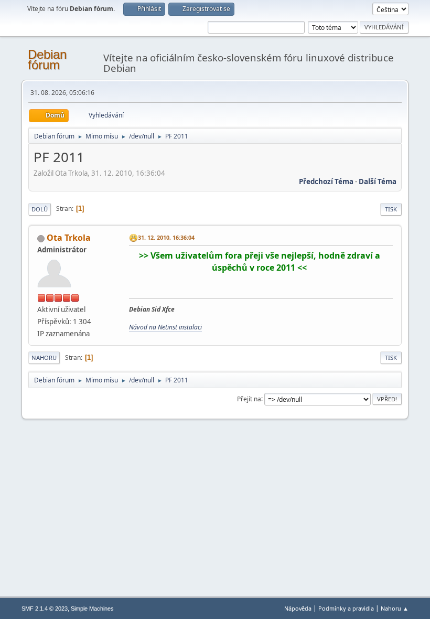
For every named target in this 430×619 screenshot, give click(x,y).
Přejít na (249, 398)
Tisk (391, 209)
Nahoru (44, 357)
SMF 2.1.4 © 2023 (45, 608)
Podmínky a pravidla (346, 608)
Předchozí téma (326, 181)
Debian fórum (47, 59)
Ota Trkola (69, 237)
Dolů (39, 209)
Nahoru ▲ (394, 608)
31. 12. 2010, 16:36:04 (166, 237)
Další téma (377, 181)
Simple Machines (92, 608)
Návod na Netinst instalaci (165, 327)
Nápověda (297, 608)
